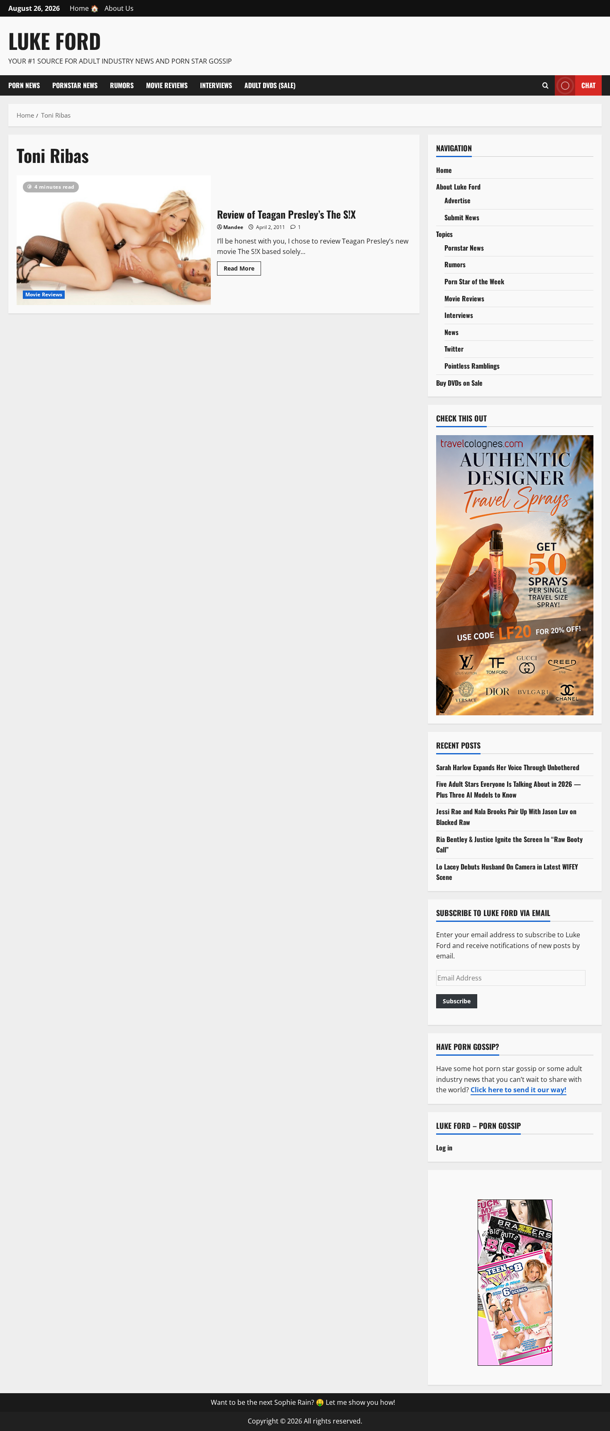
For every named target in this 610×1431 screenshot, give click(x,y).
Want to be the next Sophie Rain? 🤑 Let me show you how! (303, 1402)
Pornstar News (75, 85)
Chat (588, 85)
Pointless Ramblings (472, 366)
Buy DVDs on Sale (459, 383)
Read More (242, 270)
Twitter (454, 349)
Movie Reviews (167, 85)
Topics (444, 234)
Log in (444, 1148)
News (451, 332)
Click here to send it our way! (518, 1089)
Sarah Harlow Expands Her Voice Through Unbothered (507, 767)
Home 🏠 (84, 8)
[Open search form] (545, 85)
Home (444, 170)
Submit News (461, 217)
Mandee (233, 227)
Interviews (216, 85)
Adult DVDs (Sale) (269, 85)
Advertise (457, 200)
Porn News (24, 85)
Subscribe (457, 1001)
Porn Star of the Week (474, 281)
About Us (119, 8)
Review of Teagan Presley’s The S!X (114, 240)
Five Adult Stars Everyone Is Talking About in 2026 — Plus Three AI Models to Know (508, 789)
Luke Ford (54, 40)
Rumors (122, 85)
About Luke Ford (458, 187)
